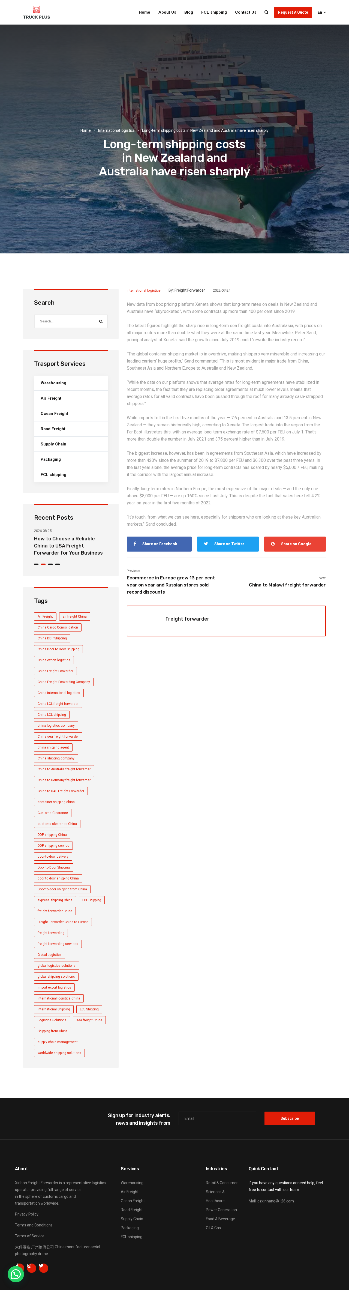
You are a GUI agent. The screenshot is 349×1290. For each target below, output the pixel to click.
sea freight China (89, 1020)
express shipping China (55, 900)
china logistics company (56, 726)
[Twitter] (43, 1268)
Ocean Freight (54, 413)
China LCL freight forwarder (58, 704)
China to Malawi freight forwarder (287, 585)
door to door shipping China (58, 878)
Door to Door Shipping (54, 867)
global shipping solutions (56, 976)
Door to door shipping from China (62, 889)
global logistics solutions (57, 966)
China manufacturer (72, 1247)
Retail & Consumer (222, 1183)
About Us (167, 12)
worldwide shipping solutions (59, 1053)
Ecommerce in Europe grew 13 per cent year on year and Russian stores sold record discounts (171, 585)
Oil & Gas (213, 1228)
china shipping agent (53, 747)
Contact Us (245, 12)
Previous (133, 571)
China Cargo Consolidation (58, 627)
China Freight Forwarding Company (64, 682)
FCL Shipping (91, 900)
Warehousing (53, 383)
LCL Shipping (89, 1009)
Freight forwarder (189, 290)
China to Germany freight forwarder (64, 780)
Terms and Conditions (34, 1225)
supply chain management (58, 1042)
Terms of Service (29, 1236)
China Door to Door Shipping (58, 649)
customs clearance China (57, 824)
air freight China (75, 616)
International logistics (116, 130)
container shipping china (56, 802)
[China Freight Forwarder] (36, 12)
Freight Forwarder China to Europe (63, 922)
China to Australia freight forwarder (64, 769)
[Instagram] (31, 1268)
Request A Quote (293, 12)
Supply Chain (53, 444)
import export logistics (54, 987)
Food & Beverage (220, 1219)
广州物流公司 (42, 1247)
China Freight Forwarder (55, 671)
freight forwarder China (55, 911)
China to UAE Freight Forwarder (61, 791)
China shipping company (56, 758)
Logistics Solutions (52, 1020)
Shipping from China (53, 1031)
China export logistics (54, 660)
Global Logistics (50, 955)
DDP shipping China (52, 835)
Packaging (51, 459)
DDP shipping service (53, 846)
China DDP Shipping (52, 638)
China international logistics (59, 693)
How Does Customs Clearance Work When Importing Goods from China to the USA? (70, 546)
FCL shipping (214, 12)
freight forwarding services (58, 944)
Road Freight (53, 428)
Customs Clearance (53, 813)
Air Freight (51, 398)
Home (144, 12)
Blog (188, 12)
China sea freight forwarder (58, 736)
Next (322, 578)
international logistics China (59, 998)
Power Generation (221, 1210)
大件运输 (22, 1247)
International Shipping (54, 1009)
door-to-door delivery (53, 856)
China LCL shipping (52, 715)
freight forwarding (51, 933)
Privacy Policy (26, 1214)
